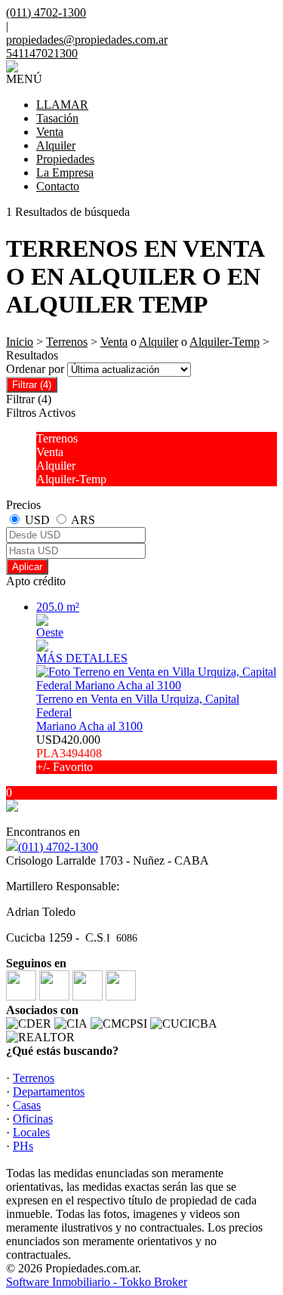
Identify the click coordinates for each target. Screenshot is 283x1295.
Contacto (57, 186)
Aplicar (27, 566)
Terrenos (67, 341)
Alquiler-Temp (224, 341)
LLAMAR (62, 104)
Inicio (19, 341)
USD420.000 (69, 753)
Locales (31, 1132)
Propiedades (65, 159)
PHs (23, 1145)
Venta (49, 131)
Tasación (57, 118)
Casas (27, 1105)
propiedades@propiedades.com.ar (87, 39)
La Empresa (65, 172)
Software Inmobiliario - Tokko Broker (96, 1281)
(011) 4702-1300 (58, 846)
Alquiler (55, 145)
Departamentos (49, 1091)
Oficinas (33, 1118)
